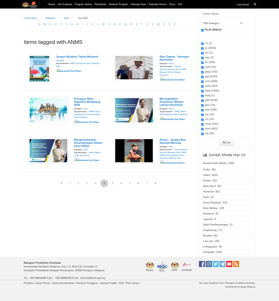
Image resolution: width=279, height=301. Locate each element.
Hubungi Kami (138, 4)
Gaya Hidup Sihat (82, 155)
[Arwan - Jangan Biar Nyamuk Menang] (134, 150)
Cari (228, 142)
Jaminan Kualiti (108, 283)
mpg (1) (209, 95)
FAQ (121, 283)
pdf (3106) (211, 100)
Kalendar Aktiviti (158, 4)
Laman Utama (30, 18)
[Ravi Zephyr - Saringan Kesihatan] (134, 67)
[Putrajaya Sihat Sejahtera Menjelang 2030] (48, 109)
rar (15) (209, 114)
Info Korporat (65, 4)
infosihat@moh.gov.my (93, 278)
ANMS (72, 63)
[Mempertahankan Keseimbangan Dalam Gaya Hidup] (48, 150)
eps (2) (209, 57)
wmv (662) (211, 128)
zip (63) (209, 133)
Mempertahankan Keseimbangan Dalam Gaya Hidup (88, 142)
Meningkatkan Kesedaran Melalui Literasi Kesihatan (172, 101)
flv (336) (209, 62)
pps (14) (209, 104)
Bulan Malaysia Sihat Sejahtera (173, 114)
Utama (51, 4)
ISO (180, 4)
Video (171, 63)
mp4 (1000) (211, 90)
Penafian (28, 283)
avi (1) (208, 52)
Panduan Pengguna (87, 283)
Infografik (60, 60)
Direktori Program (118, 4)
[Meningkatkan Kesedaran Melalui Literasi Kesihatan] (134, 110)
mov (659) (211, 81)
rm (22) (209, 119)
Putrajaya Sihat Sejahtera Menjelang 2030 (87, 101)
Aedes (177, 149)
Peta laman (132, 283)
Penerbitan (100, 4)
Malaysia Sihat (166, 72)
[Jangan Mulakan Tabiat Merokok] (39, 68)
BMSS (183, 111)
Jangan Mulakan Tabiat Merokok (77, 56)
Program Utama (83, 4)
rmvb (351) (211, 123)
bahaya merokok (83, 63)
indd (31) (210, 66)
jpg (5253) (211, 76)
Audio (66, 18)
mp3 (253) (211, 85)
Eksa (172, 4)
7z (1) (208, 43)
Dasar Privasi (42, 283)
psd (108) (210, 109)
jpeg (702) (211, 71)
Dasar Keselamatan (63, 283)
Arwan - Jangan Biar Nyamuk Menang (173, 141)
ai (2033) (210, 47)
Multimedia (50, 18)
